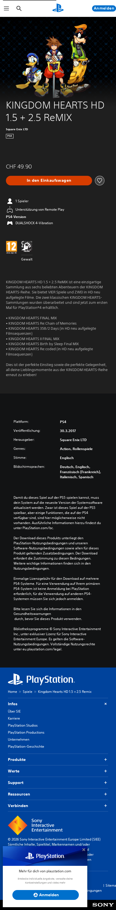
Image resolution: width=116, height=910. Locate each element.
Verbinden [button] (18, 805)
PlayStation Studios (23, 725)
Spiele (27, 691)
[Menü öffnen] (6, 8)
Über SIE (14, 711)
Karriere (14, 718)
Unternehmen (18, 739)
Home (12, 691)
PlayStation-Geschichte (26, 746)
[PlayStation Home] (58, 8)
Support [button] (15, 782)
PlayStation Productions (26, 732)
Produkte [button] (17, 759)
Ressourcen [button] (19, 794)
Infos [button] (12, 703)
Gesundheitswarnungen (32, 614)
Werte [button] (13, 771)
